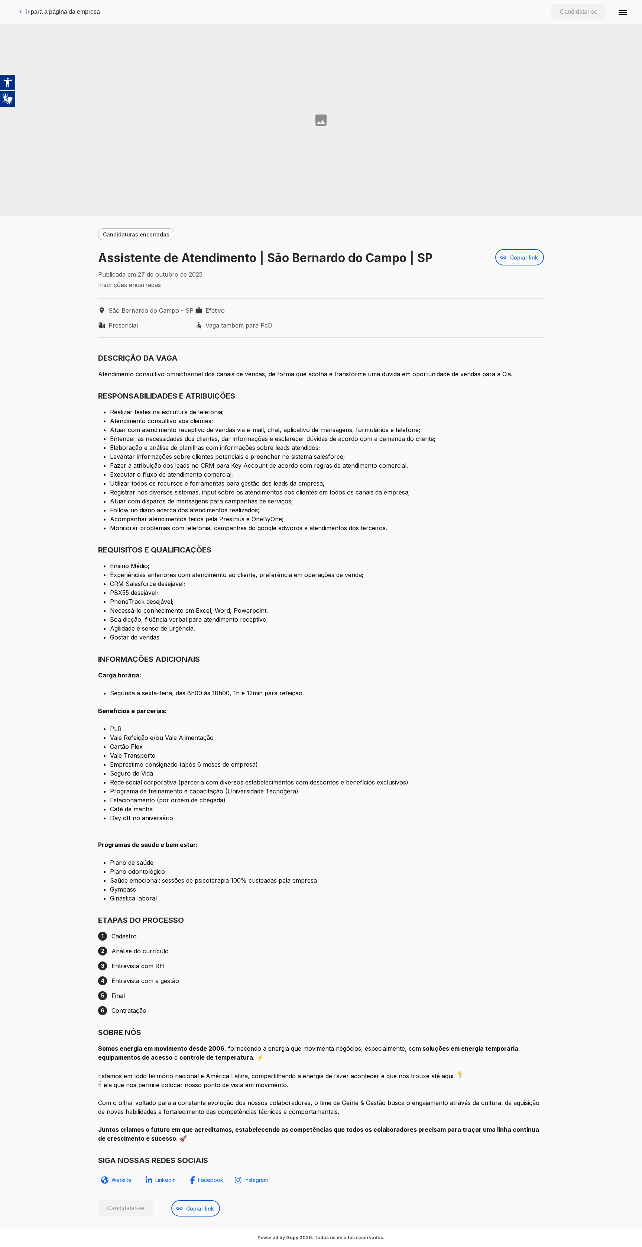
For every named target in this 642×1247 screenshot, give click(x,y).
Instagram (256, 1180)
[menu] (623, 12)
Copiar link (524, 257)
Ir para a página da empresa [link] (63, 12)
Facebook (210, 1180)
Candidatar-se (578, 12)
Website (121, 1180)
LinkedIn (165, 1180)
